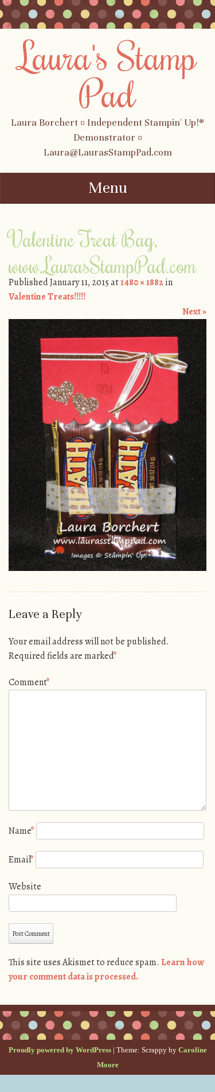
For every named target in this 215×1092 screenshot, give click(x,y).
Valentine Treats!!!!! (47, 296)
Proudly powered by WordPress (60, 1050)
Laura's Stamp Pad (107, 74)
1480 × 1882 (141, 282)
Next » (194, 311)
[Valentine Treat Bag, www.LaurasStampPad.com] (107, 568)
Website (25, 886)
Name (21, 831)
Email (21, 859)
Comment (29, 682)
